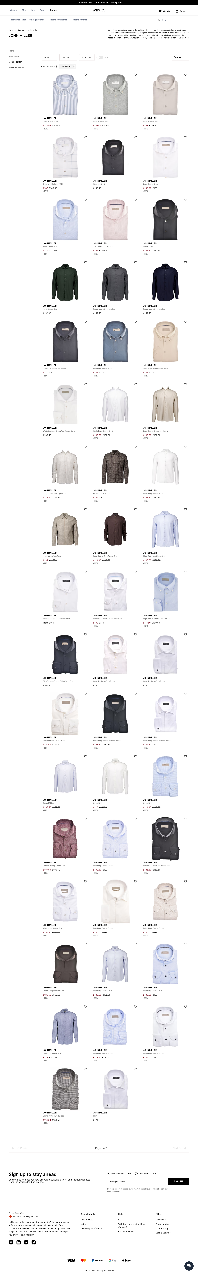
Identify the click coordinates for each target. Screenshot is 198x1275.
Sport (43, 10)
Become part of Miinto (91, 1229)
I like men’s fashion (147, 1174)
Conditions (161, 1220)
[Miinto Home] (99, 10)
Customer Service (126, 1232)
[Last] (184, 1148)
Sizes (46, 57)
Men (24, 10)
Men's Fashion (15, 62)
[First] (13, 1148)
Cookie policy (162, 1229)
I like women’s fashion (121, 1174)
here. (118, 1191)
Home (11, 30)
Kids (33, 10)
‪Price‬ (84, 57)
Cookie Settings (163, 1233)
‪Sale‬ (106, 57)
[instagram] (11, 1242)
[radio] (108, 1173)
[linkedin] (18, 1242)
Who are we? (87, 1220)
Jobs (83, 1224)
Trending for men (79, 20)
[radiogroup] (148, 1173)
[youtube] (26, 1242)
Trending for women (57, 20)
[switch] (102, 57)
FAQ (120, 1220)
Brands (53, 10)
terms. (134, 1189)
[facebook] (33, 1242)
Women (13, 10)
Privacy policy (162, 1224)
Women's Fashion (17, 67)
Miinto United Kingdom (23, 1216)
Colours (65, 57)
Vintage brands (36, 20)
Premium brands (18, 20)
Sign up (179, 1181)
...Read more (184, 38)
